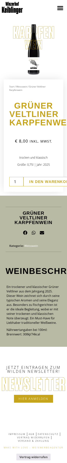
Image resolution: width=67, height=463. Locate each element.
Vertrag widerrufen (33, 457)
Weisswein (21, 86)
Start (11, 86)
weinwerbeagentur (47, 447)
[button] (60, 8)
